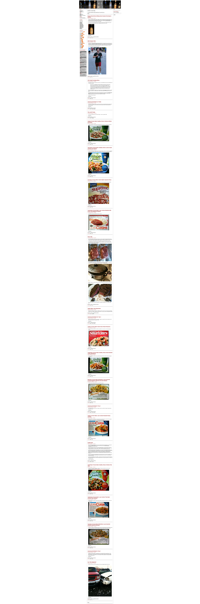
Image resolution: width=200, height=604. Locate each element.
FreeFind (118, 12)
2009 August (81, 27)
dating (80, 35)
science (81, 42)
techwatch (81, 45)
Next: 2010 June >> (102, 12)
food (80, 36)
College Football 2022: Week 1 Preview (83, 62)
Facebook (81, 11)
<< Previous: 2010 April (90, 12)
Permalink (89, 97)
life (93, 461)
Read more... (90, 35)
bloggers (81, 33)
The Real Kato (81, 10)
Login (114, 9)
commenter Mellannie (107, 20)
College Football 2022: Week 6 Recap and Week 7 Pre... (83, 52)
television (81, 46)
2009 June (81, 28)
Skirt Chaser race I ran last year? (96, 43)
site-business (81, 43)
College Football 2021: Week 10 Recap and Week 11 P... (83, 67)
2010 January (81, 24)
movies (80, 39)
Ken (90, 37)
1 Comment (91, 304)
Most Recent (81, 20)
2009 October (81, 26)
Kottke (80, 13)
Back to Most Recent (96, 12)
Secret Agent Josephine (82, 15)
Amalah (81, 14)
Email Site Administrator (82, 17)
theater (80, 47)
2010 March (81, 23)
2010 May (81, 22)
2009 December (82, 25)
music (80, 40)
